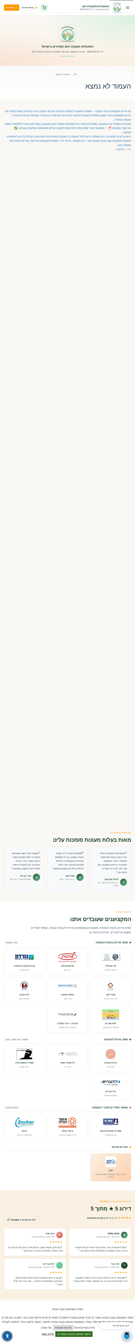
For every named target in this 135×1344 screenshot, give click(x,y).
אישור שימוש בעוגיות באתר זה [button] (74, 1334)
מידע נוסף (48, 1334)
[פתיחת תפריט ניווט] (127, 7)
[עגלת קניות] (44, 7)
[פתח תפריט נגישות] (7, 1336)
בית (75, 74)
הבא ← (118, 149)
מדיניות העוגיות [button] (63, 1327)
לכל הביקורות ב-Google (20, 1218)
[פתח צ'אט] (127, 1336)
